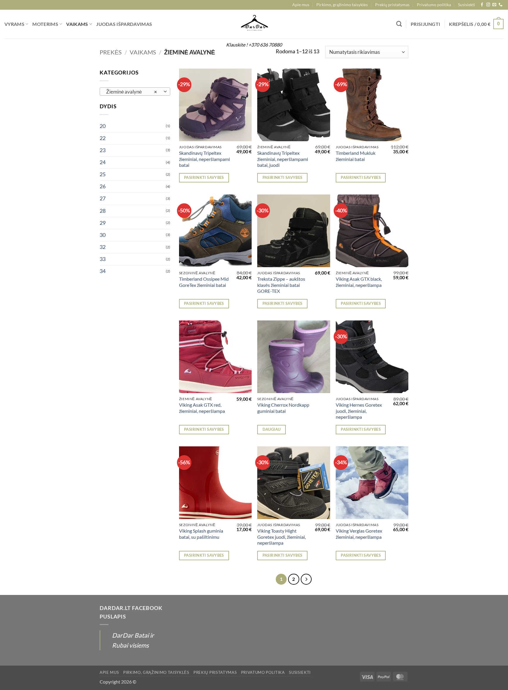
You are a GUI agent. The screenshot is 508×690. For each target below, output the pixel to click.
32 (103, 247)
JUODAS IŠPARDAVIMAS (124, 24)
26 (103, 186)
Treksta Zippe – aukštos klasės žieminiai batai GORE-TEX (281, 285)
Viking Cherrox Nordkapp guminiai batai (283, 408)
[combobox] (135, 91)
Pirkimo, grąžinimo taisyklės (342, 4)
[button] (425, 24)
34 (103, 271)
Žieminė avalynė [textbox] (131, 92)
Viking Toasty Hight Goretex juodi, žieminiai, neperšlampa (281, 537)
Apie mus (300, 4)
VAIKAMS (77, 24)
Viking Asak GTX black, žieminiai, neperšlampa (359, 282)
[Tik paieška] (399, 24)
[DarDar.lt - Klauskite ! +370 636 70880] (254, 24)
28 (103, 211)
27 (103, 198)
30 (103, 235)
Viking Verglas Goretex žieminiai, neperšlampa (359, 534)
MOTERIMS (45, 24)
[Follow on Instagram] (488, 5)
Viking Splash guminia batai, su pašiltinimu (201, 534)
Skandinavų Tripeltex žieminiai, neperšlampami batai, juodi (282, 159)
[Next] (306, 579)
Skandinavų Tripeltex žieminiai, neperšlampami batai (204, 159)
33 (103, 259)
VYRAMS (14, 24)
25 (103, 174)
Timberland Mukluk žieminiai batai (355, 156)
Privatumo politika (434, 4)
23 (103, 150)
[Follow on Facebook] (482, 5)
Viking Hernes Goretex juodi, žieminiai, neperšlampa (359, 411)
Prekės (111, 52)
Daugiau (272, 429)
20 (103, 126)
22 (103, 138)
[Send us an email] (494, 5)
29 (103, 223)
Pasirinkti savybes (204, 177)
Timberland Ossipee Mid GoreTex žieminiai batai (204, 282)
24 (103, 162)
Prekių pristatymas (392, 4)
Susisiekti (466, 4)
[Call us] (500, 5)
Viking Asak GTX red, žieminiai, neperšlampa (202, 408)
